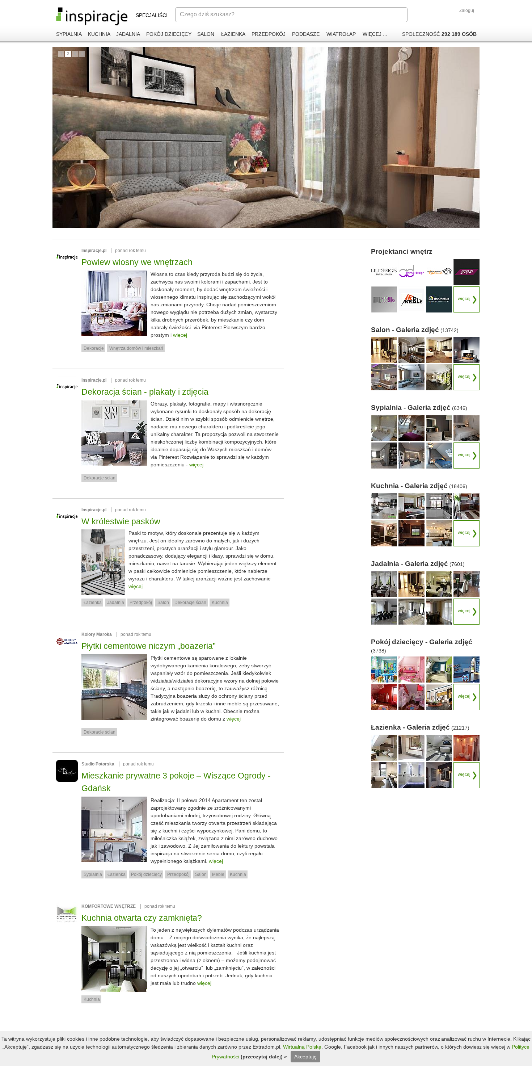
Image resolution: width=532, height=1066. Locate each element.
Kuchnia (220, 602)
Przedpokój (141, 602)
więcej (180, 335)
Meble (218, 874)
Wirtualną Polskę (302, 1047)
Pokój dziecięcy (146, 874)
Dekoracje (94, 348)
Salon (163, 602)
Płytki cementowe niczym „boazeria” (148, 646)
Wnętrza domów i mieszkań (136, 348)
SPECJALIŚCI (152, 15)
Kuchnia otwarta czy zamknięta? (141, 918)
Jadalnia (115, 602)
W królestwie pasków (120, 521)
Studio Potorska (97, 764)
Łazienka (93, 602)
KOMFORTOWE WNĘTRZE (108, 906)
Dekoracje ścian (99, 477)
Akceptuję (305, 1056)
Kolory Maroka (96, 634)
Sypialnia (93, 874)
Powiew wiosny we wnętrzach (137, 262)
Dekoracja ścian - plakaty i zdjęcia (144, 391)
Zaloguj (466, 10)
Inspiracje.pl (93, 250)
